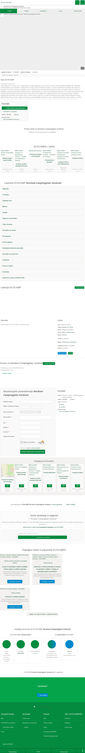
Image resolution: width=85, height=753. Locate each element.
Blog (2, 718)
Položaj (26, 11)
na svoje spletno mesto (69, 653)
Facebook (67, 718)
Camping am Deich (77, 158)
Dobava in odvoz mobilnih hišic (13, 278)
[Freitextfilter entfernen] (77, 2)
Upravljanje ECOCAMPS (49, 731)
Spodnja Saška (70, 332)
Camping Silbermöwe (49, 472)
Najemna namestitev (9, 218)
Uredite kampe (26, 718)
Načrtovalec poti (80, 287)
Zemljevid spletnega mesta (50, 736)
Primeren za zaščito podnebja (15, 597)
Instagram (67, 722)
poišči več (20, 652)
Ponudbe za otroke (9, 230)
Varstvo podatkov (48, 722)
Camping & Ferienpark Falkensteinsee (63, 163)
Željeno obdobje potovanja (11, 406)
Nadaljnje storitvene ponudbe (12, 248)
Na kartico (61, 404)
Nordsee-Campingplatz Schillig (7, 159)
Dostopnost (6, 236)
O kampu (5, 195)
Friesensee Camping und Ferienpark (35, 155)
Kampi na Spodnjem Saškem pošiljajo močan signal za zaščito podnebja (14, 568)
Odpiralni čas (7, 201)
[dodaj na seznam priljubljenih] (2, 15)
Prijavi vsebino (70, 504)
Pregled (9, 11)
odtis (44, 718)
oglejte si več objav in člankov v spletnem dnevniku (43, 614)
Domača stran (68, 727)
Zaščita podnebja (48, 563)
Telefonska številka (8, 436)
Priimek (5, 427)
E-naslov (6, 432)
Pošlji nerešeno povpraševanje (15, 108)
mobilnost (5, 260)
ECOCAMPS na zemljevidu (8, 722)
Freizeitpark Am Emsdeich (49, 161)
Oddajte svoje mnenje (49, 363)
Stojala (4, 212)
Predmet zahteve (8, 401)
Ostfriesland (73, 342)
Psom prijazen (7, 242)
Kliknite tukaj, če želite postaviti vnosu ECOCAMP (43, 527)
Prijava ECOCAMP (7, 744)
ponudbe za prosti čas (10, 254)
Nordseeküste (65, 342)
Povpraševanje (77, 11)
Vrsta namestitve (8, 412)
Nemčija (64, 335)
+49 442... (9, 114)
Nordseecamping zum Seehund (63, 477)
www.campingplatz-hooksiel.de (11, 119)
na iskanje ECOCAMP (1, 7)
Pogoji (45, 727)
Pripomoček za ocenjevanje (29, 722)
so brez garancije (56, 504)
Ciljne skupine (7, 224)
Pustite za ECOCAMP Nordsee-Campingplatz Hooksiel (6, 656)
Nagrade (5, 189)
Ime (4, 423)
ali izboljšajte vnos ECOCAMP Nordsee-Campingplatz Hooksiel (52, 654)
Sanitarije (5, 272)
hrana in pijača (7, 266)
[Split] (79, 751)
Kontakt (70, 353)
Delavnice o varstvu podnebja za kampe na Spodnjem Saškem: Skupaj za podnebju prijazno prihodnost (47, 569)
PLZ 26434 (70, 327)
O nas (2, 731)
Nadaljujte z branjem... (15, 581)
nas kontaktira (43, 695)
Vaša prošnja (7, 417)
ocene (60, 11)
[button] (42, 41)
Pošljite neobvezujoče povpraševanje (32, 452)
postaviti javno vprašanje (43, 537)
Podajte (7, 373)
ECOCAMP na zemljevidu (10, 111)
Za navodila (62, 407)
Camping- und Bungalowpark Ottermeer (21, 165)
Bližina (4, 206)
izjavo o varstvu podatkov (33, 448)
